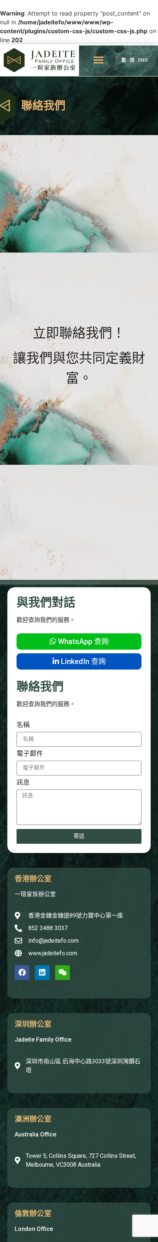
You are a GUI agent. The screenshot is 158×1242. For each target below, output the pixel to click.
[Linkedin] (42, 972)
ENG (143, 60)
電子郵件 (30, 753)
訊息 (23, 782)
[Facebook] (22, 972)
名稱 (23, 725)
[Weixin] (62, 972)
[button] (98, 60)
